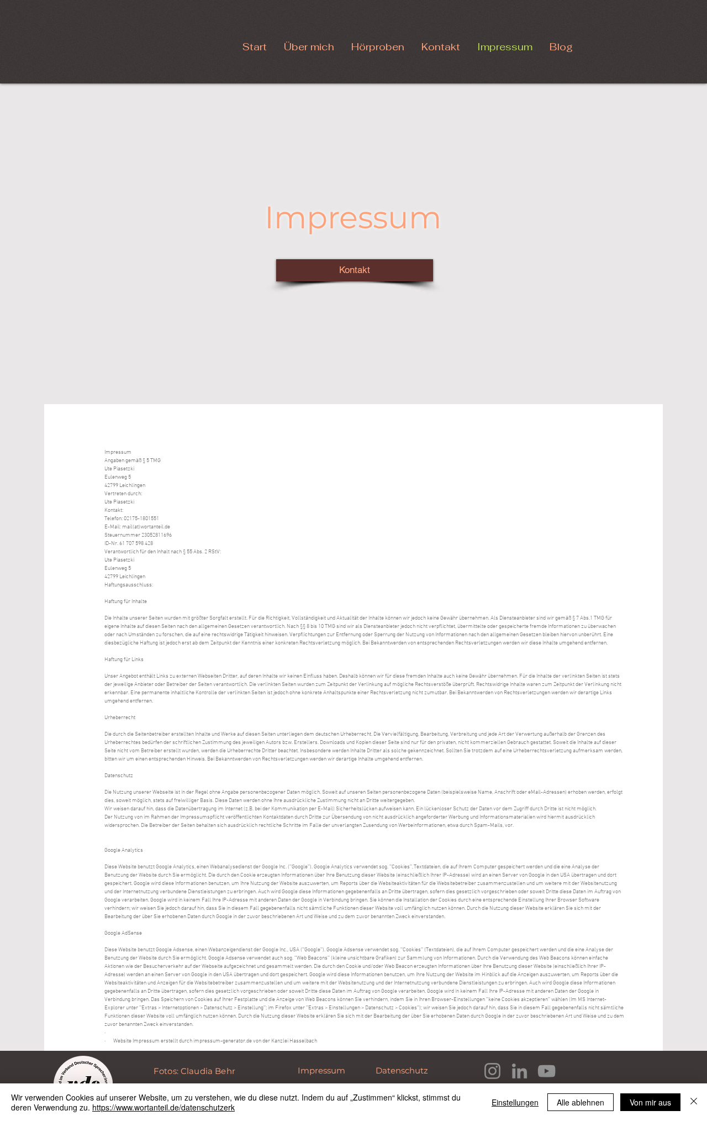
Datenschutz (403, 1070)
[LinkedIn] (519, 1071)
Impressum (322, 1070)
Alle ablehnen (580, 1102)
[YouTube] (546, 1071)
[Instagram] (492, 1071)
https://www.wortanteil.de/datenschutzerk (163, 1107)
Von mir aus (650, 1102)
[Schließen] (693, 1102)
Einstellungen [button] (515, 1102)
